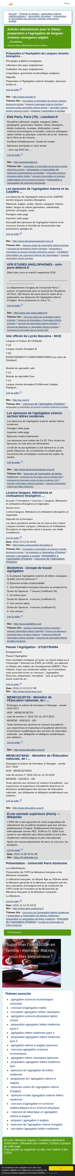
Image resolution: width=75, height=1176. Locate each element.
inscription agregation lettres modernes (35, 1128)
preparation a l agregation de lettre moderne (30, 918)
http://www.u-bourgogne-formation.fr (33, 545)
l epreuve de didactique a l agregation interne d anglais (33, 1114)
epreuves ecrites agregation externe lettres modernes (36, 1097)
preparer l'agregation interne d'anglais (42, 628)
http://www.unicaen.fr (24, 96)
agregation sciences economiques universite (31, 1001)
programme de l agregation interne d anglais (33, 1080)
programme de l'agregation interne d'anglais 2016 (27, 330)
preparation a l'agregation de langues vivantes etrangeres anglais (37, 407)
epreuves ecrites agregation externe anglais (27, 107)
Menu (67, 3)
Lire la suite (12, 89)
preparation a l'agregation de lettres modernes (33, 915)
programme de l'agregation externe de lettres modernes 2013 (33, 480)
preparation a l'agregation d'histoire (32, 557)
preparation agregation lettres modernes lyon (35, 1064)
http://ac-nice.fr (21, 400)
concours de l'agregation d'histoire (43, 403)
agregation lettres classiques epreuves (34, 1057)
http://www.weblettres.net (27, 623)
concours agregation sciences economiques (29, 1051)
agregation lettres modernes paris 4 (32, 1032)
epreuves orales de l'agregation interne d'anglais (45, 245)
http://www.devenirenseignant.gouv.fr (33, 241)
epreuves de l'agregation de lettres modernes (31, 1072)
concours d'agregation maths (28, 1007)
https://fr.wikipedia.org (26, 857)
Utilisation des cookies (34, 1143)
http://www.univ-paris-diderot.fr (30, 312)
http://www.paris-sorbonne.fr (28, 908)
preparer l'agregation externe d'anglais (44, 104)
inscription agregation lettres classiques (35, 1012)
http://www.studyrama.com (27, 691)
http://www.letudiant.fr (26, 162)
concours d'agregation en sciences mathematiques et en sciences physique (34, 1105)
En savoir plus (51, 1173)
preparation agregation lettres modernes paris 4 (35, 1026)
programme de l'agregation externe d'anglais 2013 (41, 477)
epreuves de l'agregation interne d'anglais (27, 248)
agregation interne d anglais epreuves (34, 1045)
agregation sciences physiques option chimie (34, 1018)
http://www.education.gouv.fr (29, 749)
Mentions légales (25, 1140)
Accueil (8, 1140)
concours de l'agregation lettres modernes (45, 912)
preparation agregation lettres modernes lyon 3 (35, 1039)
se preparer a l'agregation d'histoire (45, 552)
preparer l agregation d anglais (48, 110)
